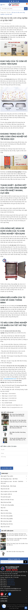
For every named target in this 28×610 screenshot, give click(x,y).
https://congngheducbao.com (15, 407)
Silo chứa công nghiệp (7, 515)
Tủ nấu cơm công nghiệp (7, 505)
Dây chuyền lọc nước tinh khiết (9, 491)
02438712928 (12, 396)
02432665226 (13, 398)
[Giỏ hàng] (26, 5)
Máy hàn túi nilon (5, 526)
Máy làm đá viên (5, 488)
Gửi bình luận (7, 468)
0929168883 (12, 393)
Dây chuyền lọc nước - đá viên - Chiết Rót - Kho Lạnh (12, 482)
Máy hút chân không (6, 513)
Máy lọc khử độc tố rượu (7, 499)
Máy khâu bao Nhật (6, 502)
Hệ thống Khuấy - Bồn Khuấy (8, 486)
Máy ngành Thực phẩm (7, 476)
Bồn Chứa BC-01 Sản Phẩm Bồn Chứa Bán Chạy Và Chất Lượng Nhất (18, 421)
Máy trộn (3, 507)
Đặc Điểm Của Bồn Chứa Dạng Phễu (18, 433)
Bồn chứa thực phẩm (6, 521)
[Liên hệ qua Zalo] (4, 606)
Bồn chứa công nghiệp (7, 518)
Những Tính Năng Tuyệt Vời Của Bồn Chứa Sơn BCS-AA (18, 427)
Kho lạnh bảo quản (6, 496)
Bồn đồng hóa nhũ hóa (7, 524)
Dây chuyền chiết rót (6, 494)
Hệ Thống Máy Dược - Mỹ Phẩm (9, 478)
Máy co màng (4, 510)
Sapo (17, 608)
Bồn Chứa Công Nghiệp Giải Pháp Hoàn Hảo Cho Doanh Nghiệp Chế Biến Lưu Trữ (17, 415)
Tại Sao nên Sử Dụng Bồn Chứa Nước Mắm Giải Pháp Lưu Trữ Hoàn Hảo (18, 439)
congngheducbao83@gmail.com (14, 405)
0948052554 (12, 400)
